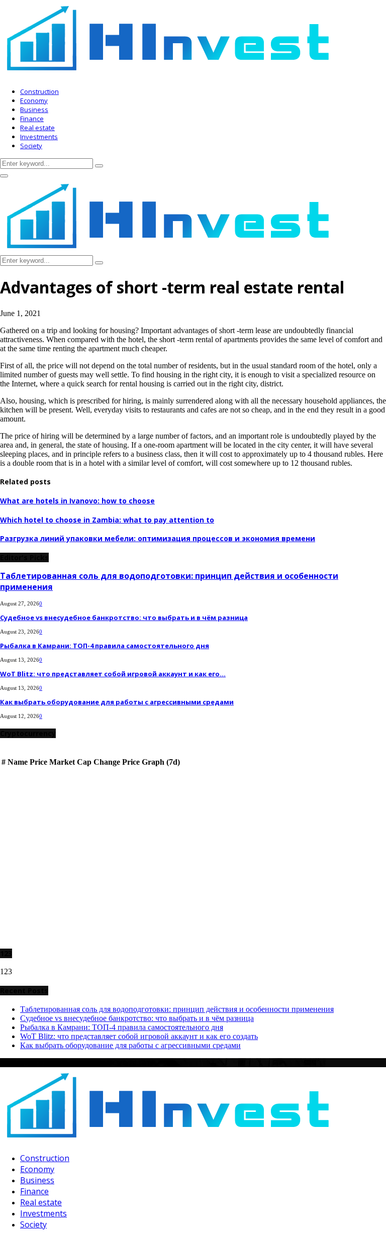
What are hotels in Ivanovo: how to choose (77, 500)
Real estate (37, 127)
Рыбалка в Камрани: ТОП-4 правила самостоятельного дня (104, 645)
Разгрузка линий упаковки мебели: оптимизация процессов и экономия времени (157, 538)
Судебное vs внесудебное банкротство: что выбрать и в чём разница (124, 617)
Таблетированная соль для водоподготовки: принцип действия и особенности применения (177, 1009)
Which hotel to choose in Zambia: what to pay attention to (107, 520)
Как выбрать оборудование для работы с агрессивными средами (117, 701)
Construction (39, 91)
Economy (34, 100)
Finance (32, 118)
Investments (39, 136)
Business (34, 109)
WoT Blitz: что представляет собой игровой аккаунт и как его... (113, 673)
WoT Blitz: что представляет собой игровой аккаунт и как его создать (139, 1036)
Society (31, 145)
